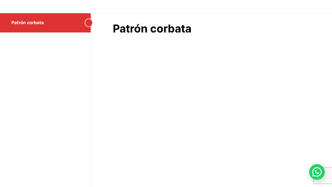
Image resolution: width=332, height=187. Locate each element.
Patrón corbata (27, 22)
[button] (317, 172)
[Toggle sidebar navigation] (85, 22)
